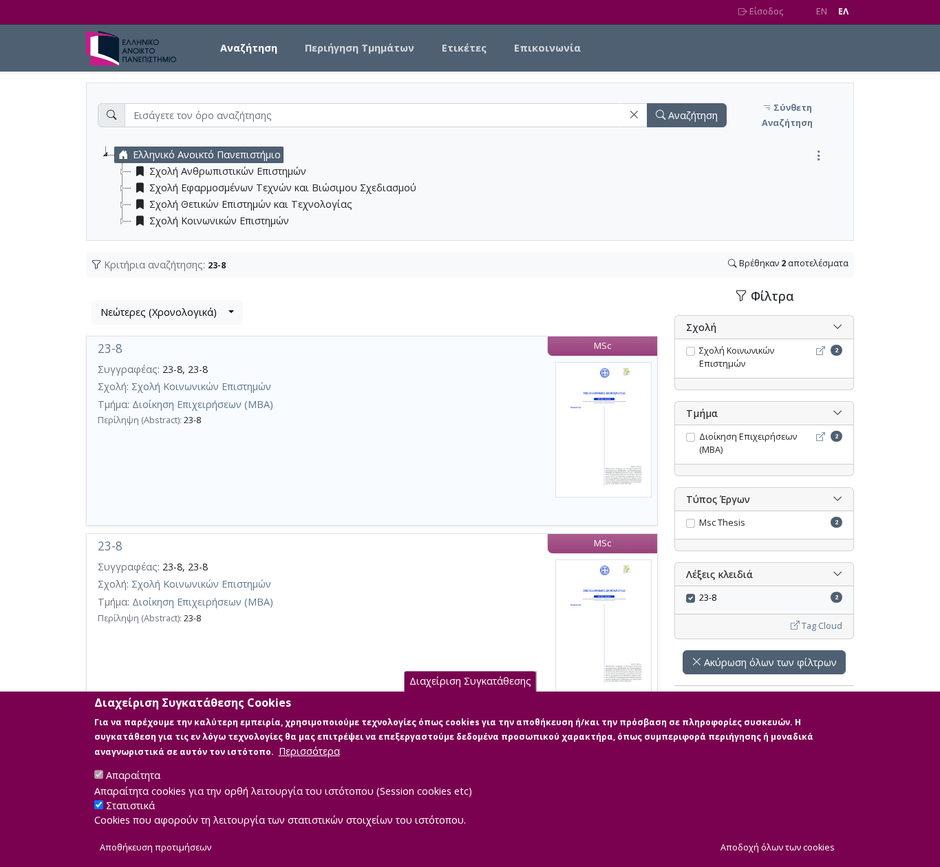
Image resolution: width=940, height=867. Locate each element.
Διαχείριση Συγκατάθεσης (470, 680)
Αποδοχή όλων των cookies (777, 847)
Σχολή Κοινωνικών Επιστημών (201, 386)
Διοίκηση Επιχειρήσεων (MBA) (202, 404)
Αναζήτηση (248, 47)
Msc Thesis (722, 522)
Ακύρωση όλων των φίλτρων (769, 662)
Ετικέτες (464, 47)
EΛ (843, 11)
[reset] (634, 115)
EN (821, 11)
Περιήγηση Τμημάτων (359, 47)
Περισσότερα (309, 750)
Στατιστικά (130, 805)
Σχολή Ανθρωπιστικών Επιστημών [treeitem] (227, 171)
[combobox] (167, 312)
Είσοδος (765, 11)
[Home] (136, 48)
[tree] (475, 188)
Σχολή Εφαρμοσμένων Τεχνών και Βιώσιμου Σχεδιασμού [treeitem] (282, 187)
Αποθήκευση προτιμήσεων (155, 847)
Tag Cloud (821, 626)
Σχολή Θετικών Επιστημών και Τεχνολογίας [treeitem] (250, 204)
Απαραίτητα (133, 775)
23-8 (110, 348)
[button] (634, 115)
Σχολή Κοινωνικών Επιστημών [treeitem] (219, 220)
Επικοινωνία (547, 47)
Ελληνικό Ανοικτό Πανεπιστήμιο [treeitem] (207, 154)
